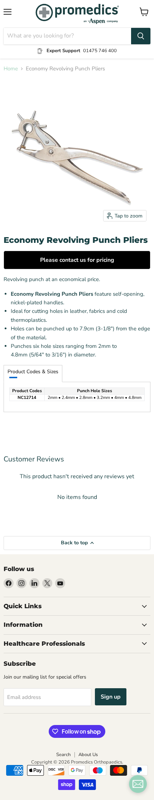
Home (11, 69)
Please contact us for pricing (77, 260)
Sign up (111, 697)
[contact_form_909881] (138, 784)
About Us (88, 754)
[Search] (140, 36)
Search (63, 754)
